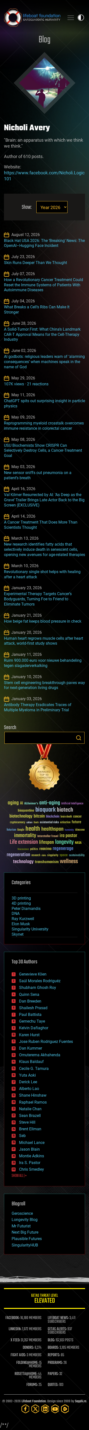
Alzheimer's (31, 804)
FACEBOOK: (12, 1318)
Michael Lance (31, 1142)
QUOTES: (53, 1385)
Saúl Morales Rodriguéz (40, 981)
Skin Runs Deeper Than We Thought (35, 262)
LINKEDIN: (15, 1329)
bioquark (45, 810)
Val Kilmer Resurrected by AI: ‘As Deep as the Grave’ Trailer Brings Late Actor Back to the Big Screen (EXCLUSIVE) (44, 499)
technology (23, 862)
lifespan (46, 842)
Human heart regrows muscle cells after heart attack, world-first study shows (43, 641)
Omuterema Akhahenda (39, 1055)
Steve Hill (27, 1122)
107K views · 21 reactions (26, 384)
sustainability (77, 855)
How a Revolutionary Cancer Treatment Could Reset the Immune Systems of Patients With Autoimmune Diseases (43, 284)
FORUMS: (32, 1385)
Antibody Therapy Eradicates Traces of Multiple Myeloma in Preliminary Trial (37, 707)
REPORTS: (54, 1355)
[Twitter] (35, 1408)
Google (20, 830)
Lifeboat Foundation (34, 1401)
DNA (16, 913)
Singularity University (30, 929)
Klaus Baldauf (31, 1061)
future (76, 822)
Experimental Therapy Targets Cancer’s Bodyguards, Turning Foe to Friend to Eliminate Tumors (38, 599)
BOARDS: (53, 1348)
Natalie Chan (30, 1109)
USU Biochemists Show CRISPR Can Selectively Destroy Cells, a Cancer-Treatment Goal (43, 450)
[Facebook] (25, 1408)
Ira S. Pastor (29, 1162)
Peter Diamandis (26, 908)
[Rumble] (65, 1408)
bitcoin (39, 816)
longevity (64, 842)
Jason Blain (29, 1149)
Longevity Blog (25, 1219)
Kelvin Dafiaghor (33, 1028)
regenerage (63, 848)
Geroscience (22, 1213)
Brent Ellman (30, 1129)
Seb (22, 1135)
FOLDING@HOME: (27, 1363)
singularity (52, 855)
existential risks (49, 822)
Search (79, 738)
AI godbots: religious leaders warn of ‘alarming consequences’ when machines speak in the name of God (44, 361)
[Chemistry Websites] (44, 768)
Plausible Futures (27, 1238)
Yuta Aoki (27, 1075)
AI (21, 803)
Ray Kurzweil (23, 918)
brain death (66, 817)
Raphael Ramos (33, 1102)
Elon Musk (21, 924)
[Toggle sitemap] (70, 17)
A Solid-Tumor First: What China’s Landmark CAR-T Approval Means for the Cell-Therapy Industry (42, 334)
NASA (78, 843)
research (35, 855)
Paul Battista (30, 1014)
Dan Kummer (30, 1048)
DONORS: (28, 1348)
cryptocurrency (17, 822)
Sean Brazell (30, 1115)
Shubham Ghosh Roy (37, 987)
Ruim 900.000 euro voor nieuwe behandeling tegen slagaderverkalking (43, 663)
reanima (45, 849)
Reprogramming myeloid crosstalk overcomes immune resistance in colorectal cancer (44, 426)
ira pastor (68, 836)
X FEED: (15, 1340)
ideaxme (80, 830)
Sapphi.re (80, 1401)
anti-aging (49, 803)
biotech (65, 810)
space (64, 855)
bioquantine (26, 810)
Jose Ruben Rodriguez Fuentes (46, 1041)
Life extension (24, 842)
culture (29, 822)
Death (36, 822)
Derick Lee (28, 1082)
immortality (25, 836)
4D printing (21, 903)
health (32, 829)
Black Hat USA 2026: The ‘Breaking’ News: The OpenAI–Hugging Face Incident (44, 243)
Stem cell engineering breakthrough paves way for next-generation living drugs (44, 685)
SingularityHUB (25, 1245)
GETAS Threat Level (44, 1299)
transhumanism (47, 862)
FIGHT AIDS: (18, 1355)
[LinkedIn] (45, 1408)
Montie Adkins (31, 1156)
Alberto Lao (29, 1088)
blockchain (52, 817)
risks (44, 855)
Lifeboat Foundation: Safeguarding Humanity (32, 17)
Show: (26, 207)
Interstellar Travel (47, 836)
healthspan (52, 829)
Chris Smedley (31, 1169)
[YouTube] (55, 1408)
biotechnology (20, 816)
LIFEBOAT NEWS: (58, 1318)
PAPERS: (53, 1374)
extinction (65, 822)
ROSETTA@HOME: (26, 1374)
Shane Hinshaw (32, 1095)
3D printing (21, 898)
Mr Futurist (21, 1226)
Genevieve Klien (32, 974)
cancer (77, 817)
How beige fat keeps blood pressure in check (42, 621)
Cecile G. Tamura (34, 1068)
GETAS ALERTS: (57, 1329)
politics (34, 849)
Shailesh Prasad (33, 1008)
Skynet (17, 934)
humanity (69, 830)
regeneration (18, 855)
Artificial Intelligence (72, 803)
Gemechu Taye (32, 1021)
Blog (44, 40)
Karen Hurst (29, 1035)
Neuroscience (23, 849)
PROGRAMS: (55, 1363)
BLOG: (51, 1340)
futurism (11, 830)
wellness (69, 861)
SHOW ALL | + (19, 1176)
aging (13, 803)
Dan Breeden (30, 1001)
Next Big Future (25, 1232)
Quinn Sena (29, 994)
